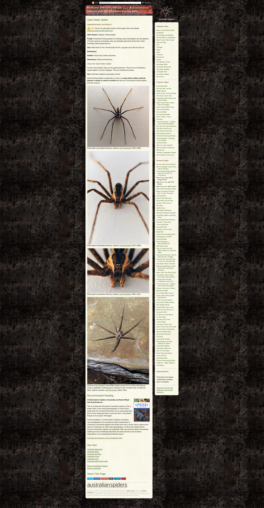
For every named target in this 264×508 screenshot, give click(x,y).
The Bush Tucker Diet (164, 96)
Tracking (160, 54)
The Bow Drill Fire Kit (164, 128)
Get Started (104, 14)
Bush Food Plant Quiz (164, 198)
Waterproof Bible (162, 290)
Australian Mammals (94, 449)
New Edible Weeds (163, 305)
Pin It (123, 478)
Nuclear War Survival (164, 88)
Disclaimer (137, 14)
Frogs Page (164, 177)
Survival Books (162, 143)
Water (159, 50)
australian (98, 485)
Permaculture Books (164, 133)
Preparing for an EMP (164, 237)
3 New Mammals (162, 224)
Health (159, 59)
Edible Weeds (161, 91)
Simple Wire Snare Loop (165, 307)
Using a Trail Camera (164, 203)
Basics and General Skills (165, 30)
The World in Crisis (163, 62)
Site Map (111, 14)
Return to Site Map (94, 468)
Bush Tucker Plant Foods (165, 40)
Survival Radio (162, 112)
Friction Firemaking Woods (166, 136)
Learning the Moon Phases (166, 220)
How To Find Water (163, 351)
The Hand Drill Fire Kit (164, 131)
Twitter (90, 478)
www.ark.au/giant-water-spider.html (100, 31)
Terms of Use (131, 490)
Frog (165, 182)
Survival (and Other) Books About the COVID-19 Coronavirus (166, 173)
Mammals (163, 186)
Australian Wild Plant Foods (97, 461)
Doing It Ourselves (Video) (166, 288)
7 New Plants (161, 322)
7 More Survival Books (164, 300)
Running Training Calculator (166, 213)
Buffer (111, 478)
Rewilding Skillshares (164, 210)
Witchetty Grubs (162, 246)
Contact (143, 14)
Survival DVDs (162, 312)
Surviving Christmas (164, 334)
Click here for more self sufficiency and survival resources (165, 390)
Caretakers (160, 365)
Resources (130, 14)
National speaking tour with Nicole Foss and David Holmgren (166, 268)
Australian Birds (93, 452)
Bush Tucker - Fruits (164, 117)
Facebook (97, 478)
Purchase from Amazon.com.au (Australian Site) (104, 438)
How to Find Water (163, 109)
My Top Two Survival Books (166, 126)
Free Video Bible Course (165, 293)
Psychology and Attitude (165, 35)
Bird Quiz (160, 205)
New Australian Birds (164, 332)
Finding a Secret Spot (164, 229)
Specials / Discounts (164, 222)
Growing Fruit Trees (163, 319)
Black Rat (160, 232)
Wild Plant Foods (120, 14)
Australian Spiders (163, 74)
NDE (172, 182)
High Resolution (125, 148)
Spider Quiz (161, 208)
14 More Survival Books (165, 314)
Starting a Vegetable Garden (166, 152)
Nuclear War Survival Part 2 (166, 164)
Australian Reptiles (94, 454)
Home (89, 14)
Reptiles (173, 186)
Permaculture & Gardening (166, 37)
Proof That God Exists (164, 353)
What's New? (96, 14)
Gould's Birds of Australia (165, 329)
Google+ (104, 478)
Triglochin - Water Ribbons (166, 363)
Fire (158, 45)
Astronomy (160, 57)
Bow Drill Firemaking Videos (166, 189)
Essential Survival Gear (165, 200)
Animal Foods (161, 42)
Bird (161, 182)
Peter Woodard (99, 385)
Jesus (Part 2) (161, 355)
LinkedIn (117, 478)
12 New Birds (161, 317)
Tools (158, 52)
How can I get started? (164, 145)
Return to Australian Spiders (97, 466)
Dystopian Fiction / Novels (166, 263)
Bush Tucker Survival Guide (166, 93)
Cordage (160, 47)
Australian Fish (92, 459)
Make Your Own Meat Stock (166, 272)
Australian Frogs (93, 456)
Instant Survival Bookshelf (166, 234)
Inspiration (160, 33)
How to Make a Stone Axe (166, 148)
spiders (118, 485)
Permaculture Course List (165, 155)
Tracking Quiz (161, 196)
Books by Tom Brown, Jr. (165, 310)
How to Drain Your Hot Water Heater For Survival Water (166, 250)
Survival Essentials (163, 114)
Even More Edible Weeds (165, 302)
